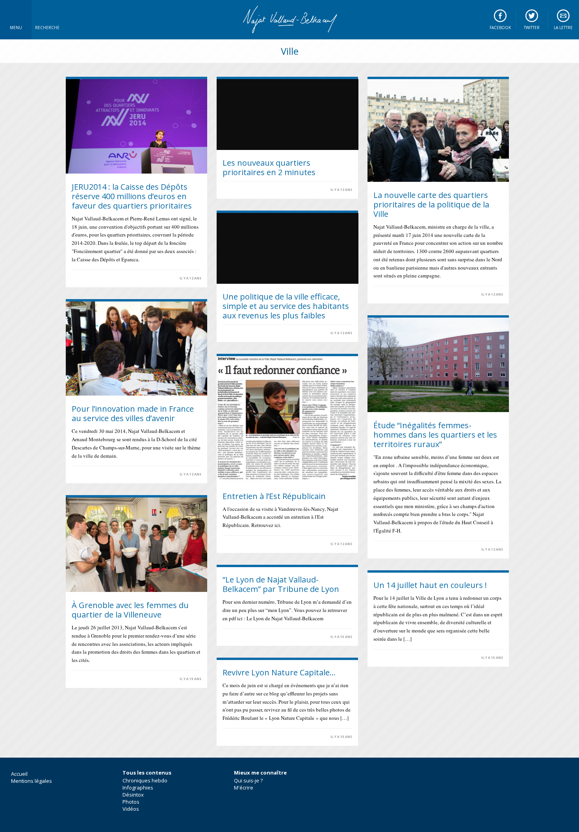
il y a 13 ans (190, 678)
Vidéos (130, 808)
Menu (16, 27)
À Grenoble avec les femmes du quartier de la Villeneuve (130, 610)
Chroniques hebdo (144, 780)
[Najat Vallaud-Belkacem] (289, 19)
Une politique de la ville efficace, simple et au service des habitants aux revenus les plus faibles (286, 306)
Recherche (47, 27)
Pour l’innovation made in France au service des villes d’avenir (133, 413)
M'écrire (243, 787)
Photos (130, 801)
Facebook (500, 27)
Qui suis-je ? (248, 780)
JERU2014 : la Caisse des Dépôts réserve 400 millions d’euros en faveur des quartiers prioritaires (132, 196)
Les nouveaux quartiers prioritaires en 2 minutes (269, 167)
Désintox (133, 794)
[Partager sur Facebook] (76, 278)
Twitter (532, 27)
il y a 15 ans (341, 636)
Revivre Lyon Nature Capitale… (279, 672)
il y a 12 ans (190, 278)
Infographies (137, 787)
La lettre (563, 27)
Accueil (19, 773)
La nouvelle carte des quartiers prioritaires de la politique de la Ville (431, 204)
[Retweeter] (85, 278)
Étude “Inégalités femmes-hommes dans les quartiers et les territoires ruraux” (435, 434)
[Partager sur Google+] (94, 278)
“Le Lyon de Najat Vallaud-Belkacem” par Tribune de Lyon (281, 584)
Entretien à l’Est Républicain (274, 496)
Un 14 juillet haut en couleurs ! (430, 585)
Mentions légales (31, 780)
